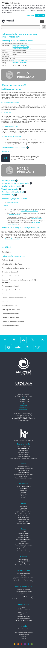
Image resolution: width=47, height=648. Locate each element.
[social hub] (37, 347)
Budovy (23, 496)
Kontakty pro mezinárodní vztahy (23, 581)
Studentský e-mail (23, 533)
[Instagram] (14, 340)
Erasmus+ (23, 575)
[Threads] (8, 347)
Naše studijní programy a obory (14, 256)
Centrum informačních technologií (23, 474)
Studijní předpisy (23, 547)
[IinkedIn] (42, 340)
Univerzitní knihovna (23, 466)
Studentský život (23, 521)
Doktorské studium (9, 294)
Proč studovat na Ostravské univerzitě (16, 268)
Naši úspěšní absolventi (11, 310)
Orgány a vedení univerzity (23, 486)
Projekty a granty (23, 595)
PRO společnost (23, 614)
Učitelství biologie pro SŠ (20, 45)
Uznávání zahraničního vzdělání (14, 298)
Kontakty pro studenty (23, 550)
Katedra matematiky (13, 202)
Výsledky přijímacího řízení (12, 264)
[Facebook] (5, 340)
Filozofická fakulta (23, 452)
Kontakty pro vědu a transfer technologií (23, 598)
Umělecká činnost (23, 593)
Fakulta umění (23, 450)
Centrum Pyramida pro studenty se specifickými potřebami (20, 281)
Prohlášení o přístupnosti (23, 609)
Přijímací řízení (7, 260)
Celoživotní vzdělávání (10, 314)
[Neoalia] (23, 384)
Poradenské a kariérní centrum (13, 276)
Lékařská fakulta (23, 454)
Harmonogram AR (23, 537)
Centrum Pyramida (36, 218)
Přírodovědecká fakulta (23, 456)
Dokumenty (23, 488)
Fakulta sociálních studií (23, 447)
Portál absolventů (23, 559)
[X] (33, 340)
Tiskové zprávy (23, 630)
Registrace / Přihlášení (23, 561)
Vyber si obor (23, 508)
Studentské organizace (23, 549)
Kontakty (23, 498)
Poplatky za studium (9, 306)
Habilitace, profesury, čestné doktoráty (23, 579)
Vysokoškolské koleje (23, 472)
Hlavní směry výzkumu (23, 589)
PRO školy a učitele (23, 613)
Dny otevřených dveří (10, 272)
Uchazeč (6, 247)
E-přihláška (6, 252)
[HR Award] (23, 435)
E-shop (23, 611)
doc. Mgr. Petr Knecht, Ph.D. (20, 60)
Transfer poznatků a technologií (24, 597)
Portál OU (23, 531)
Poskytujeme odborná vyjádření (24, 632)
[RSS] (27, 347)
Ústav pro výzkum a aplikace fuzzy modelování (23, 458)
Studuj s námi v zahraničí (11, 290)
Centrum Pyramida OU (12, 239)
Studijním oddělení (14, 214)
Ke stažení (23, 636)
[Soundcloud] (18, 347)
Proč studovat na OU (23, 517)
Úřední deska (23, 494)
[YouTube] (23, 340)
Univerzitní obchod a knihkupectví (23, 468)
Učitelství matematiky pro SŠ (21, 47)
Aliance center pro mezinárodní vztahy (23, 577)
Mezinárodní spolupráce (23, 573)
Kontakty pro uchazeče (10, 325)
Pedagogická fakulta (23, 448)
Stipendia (5, 302)
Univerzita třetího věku (10, 318)
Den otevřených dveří (23, 519)
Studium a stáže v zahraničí (23, 539)
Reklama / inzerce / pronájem (24, 620)
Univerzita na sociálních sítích (13, 322)
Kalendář (23, 492)
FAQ (23, 563)
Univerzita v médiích (23, 634)
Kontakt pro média (23, 629)
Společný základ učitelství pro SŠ (22, 48)
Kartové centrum (23, 476)
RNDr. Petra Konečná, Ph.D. (20, 62)
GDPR (23, 607)
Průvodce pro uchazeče (10, 286)
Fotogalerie (23, 490)
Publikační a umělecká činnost (23, 591)
